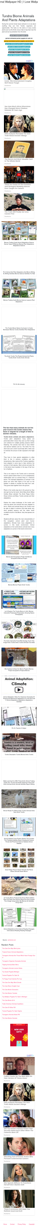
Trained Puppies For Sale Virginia (12, 1011)
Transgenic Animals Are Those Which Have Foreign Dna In (18, 956)
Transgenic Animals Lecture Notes (12, 968)
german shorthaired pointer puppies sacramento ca (19, 41)
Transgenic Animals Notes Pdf (11, 1014)
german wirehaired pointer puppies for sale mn (19, 38)
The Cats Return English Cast (11, 986)
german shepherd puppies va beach (19, 52)
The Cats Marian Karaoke (9, 1018)
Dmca (5, 1224)
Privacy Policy (22, 1224)
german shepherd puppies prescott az (19, 55)
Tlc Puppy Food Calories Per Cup (12, 979)
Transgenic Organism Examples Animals (14, 961)
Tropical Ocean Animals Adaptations (12, 952)
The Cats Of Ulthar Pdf (8, 1007)
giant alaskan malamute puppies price (19, 47)
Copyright (31, 1224)
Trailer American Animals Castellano (12, 1004)
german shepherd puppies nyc (19, 35)
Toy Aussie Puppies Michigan (10, 972)
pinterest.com (12, 940)
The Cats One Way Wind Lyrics (11, 948)
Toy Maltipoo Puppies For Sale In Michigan (14, 997)
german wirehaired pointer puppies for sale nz (19, 44)
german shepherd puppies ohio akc (19, 49)
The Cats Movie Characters (10, 989)
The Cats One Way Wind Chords (11, 982)
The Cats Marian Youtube (9, 993)
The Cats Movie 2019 (8, 1000)
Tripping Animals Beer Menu (10, 965)
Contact (12, 1224)
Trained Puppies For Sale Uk (10, 975)
